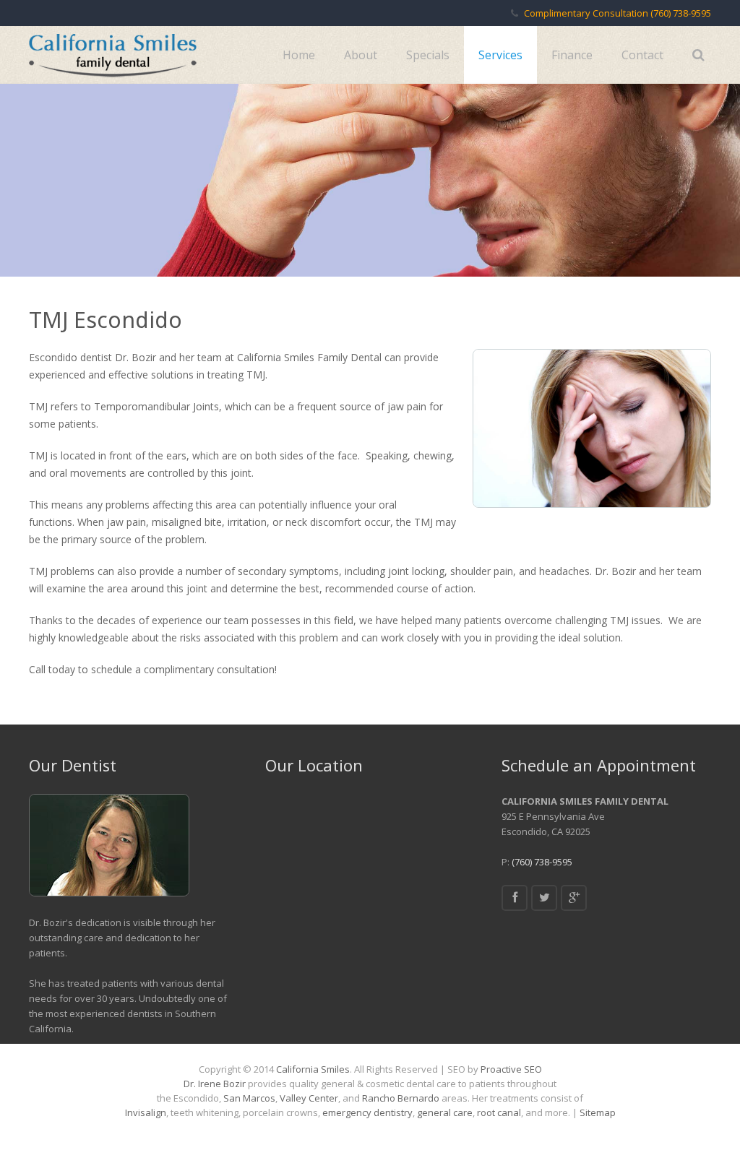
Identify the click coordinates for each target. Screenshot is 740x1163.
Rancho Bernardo (400, 1097)
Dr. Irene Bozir (215, 1083)
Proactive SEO (511, 1069)
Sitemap (598, 1112)
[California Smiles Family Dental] (574, 898)
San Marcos (249, 1097)
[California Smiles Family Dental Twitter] (544, 898)
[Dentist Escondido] (113, 55)
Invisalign (145, 1112)
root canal (499, 1112)
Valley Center (309, 1097)
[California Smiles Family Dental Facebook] (515, 898)
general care (445, 1112)
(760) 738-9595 (680, 13)
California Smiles (313, 1069)
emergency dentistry (367, 1112)
